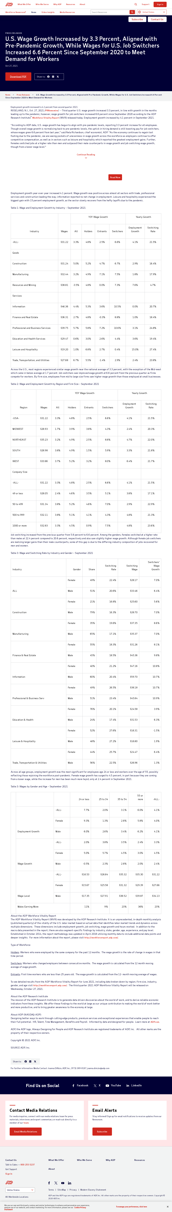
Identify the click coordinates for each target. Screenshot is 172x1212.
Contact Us (157, 19)
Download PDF (18, 76)
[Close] (168, 1207)
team (26, 1122)
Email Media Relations (25, 1131)
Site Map (62, 1189)
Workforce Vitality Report (45, 117)
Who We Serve (42, 4)
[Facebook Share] (48, 77)
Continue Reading (86, 154)
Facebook (82, 1085)
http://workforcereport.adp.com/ (101, 937)
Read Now (115, 177)
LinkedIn (136, 1085)
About (82, 4)
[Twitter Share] (58, 77)
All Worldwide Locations (16, 1196)
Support (145, 4)
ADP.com (154, 1022)
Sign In (160, 4)
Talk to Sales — (20, 1164)
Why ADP (57, 4)
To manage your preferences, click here (131, 1207)
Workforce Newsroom (15, 12)
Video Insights (48, 12)
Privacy (73, 1189)
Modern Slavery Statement (93, 1189)
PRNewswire (51, 110)
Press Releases (23, 95)
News (33, 12)
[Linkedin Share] (53, 77)
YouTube (116, 1085)
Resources (70, 4)
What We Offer (24, 4)
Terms (51, 1189)
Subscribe (137, 19)
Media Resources (67, 12)
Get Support (11, 1169)
